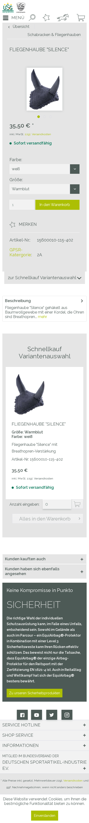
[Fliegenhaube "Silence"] (29, 394)
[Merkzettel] (45, 18)
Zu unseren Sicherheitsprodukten (34, 693)
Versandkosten (73, 780)
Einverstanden (44, 816)
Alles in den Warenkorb (44, 519)
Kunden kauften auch (25, 559)
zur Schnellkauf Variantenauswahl (42, 277)
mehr (42, 316)
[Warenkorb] (79, 18)
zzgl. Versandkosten (38, 134)
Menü (17, 17)
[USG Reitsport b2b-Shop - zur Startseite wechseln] (13, 7)
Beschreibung (18, 300)
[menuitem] (12, 18)
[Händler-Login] (62, 18)
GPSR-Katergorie (20, 252)
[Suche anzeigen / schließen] (31, 18)
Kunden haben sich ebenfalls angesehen (32, 571)
